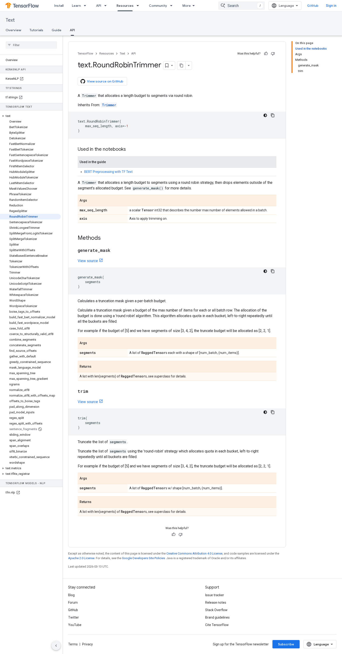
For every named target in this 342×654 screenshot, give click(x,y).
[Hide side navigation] (56, 645)
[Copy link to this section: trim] (92, 391)
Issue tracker (214, 595)
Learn (76, 5)
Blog (71, 595)
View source (88, 261)
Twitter (73, 617)
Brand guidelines (217, 617)
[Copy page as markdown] (181, 65)
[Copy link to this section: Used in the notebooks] (130, 149)
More (186, 5)
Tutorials (36, 30)
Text (10, 20)
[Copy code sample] (272, 115)
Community (158, 5)
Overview (13, 30)
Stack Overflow (216, 610)
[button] (30, 116)
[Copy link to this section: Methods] (105, 238)
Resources (125, 5)
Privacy (87, 644)
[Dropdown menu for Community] (172, 5)
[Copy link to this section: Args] (91, 201)
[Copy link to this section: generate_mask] (115, 250)
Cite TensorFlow (217, 625)
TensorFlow (85, 53)
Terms (73, 644)
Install (59, 5)
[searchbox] (31, 45)
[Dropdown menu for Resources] (139, 5)
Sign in (331, 5)
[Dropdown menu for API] (106, 5)
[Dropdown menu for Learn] (86, 5)
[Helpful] (265, 53)
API (98, 5)
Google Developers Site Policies (143, 558)
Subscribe (286, 644)
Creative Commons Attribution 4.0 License (194, 553)
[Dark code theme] (265, 115)
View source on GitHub (105, 81)
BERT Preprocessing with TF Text (108, 172)
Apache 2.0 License (81, 558)
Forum (73, 602)
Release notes (215, 602)
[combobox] (241, 5)
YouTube (74, 625)
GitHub (313, 5)
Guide (56, 30)
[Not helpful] (272, 53)
